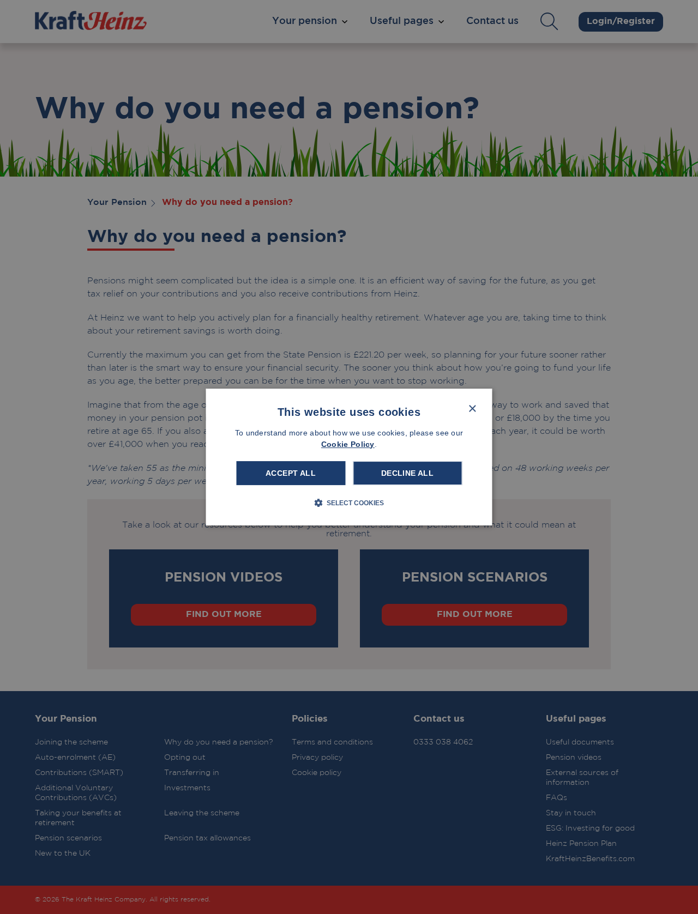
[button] (349, 502)
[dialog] (349, 457)
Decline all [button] (407, 473)
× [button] (472, 409)
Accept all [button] (291, 473)
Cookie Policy (348, 444)
